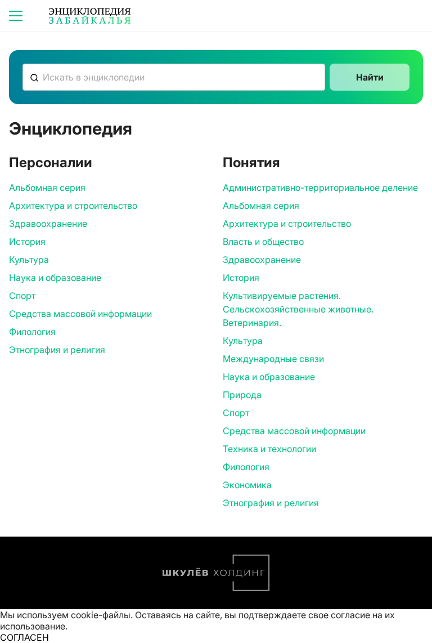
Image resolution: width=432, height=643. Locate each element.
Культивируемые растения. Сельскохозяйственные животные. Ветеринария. (298, 309)
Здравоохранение (48, 223)
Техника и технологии (269, 448)
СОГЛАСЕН (24, 637)
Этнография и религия (57, 349)
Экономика (247, 484)
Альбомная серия (47, 187)
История (27, 241)
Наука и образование (55, 277)
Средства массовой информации (80, 313)
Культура (29, 259)
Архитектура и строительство (73, 205)
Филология (32, 331)
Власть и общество (263, 241)
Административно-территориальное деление (320, 187)
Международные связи (273, 358)
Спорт (22, 295)
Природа (242, 394)
